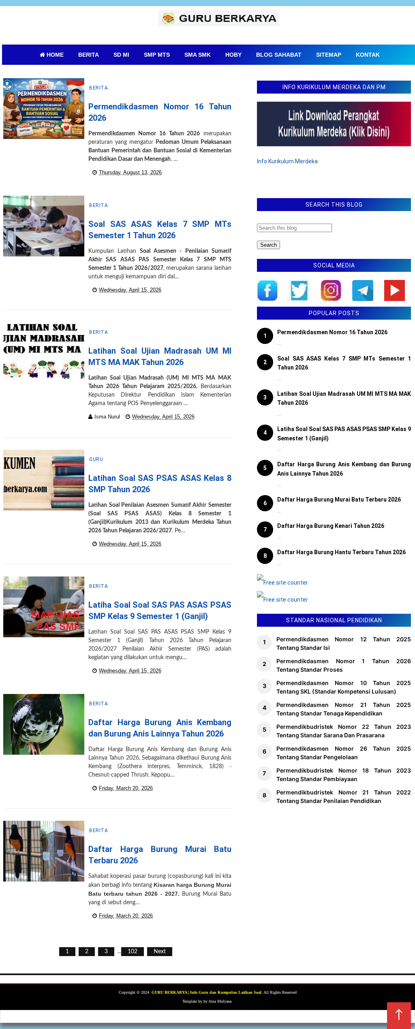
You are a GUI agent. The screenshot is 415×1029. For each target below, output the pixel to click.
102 (132, 951)
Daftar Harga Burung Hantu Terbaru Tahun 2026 (341, 552)
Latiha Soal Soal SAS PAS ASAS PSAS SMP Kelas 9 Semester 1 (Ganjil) (344, 433)
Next (160, 951)
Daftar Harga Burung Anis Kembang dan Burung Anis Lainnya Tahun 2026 (344, 468)
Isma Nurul (107, 417)
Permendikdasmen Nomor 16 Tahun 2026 (332, 332)
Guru (96, 459)
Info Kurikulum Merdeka (287, 161)
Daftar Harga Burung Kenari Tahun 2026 (330, 526)
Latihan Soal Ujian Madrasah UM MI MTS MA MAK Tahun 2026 (344, 398)
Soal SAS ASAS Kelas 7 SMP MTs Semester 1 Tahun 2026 (344, 363)
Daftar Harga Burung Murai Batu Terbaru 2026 (339, 499)
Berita (98, 88)
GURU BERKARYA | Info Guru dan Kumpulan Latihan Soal (206, 992)
